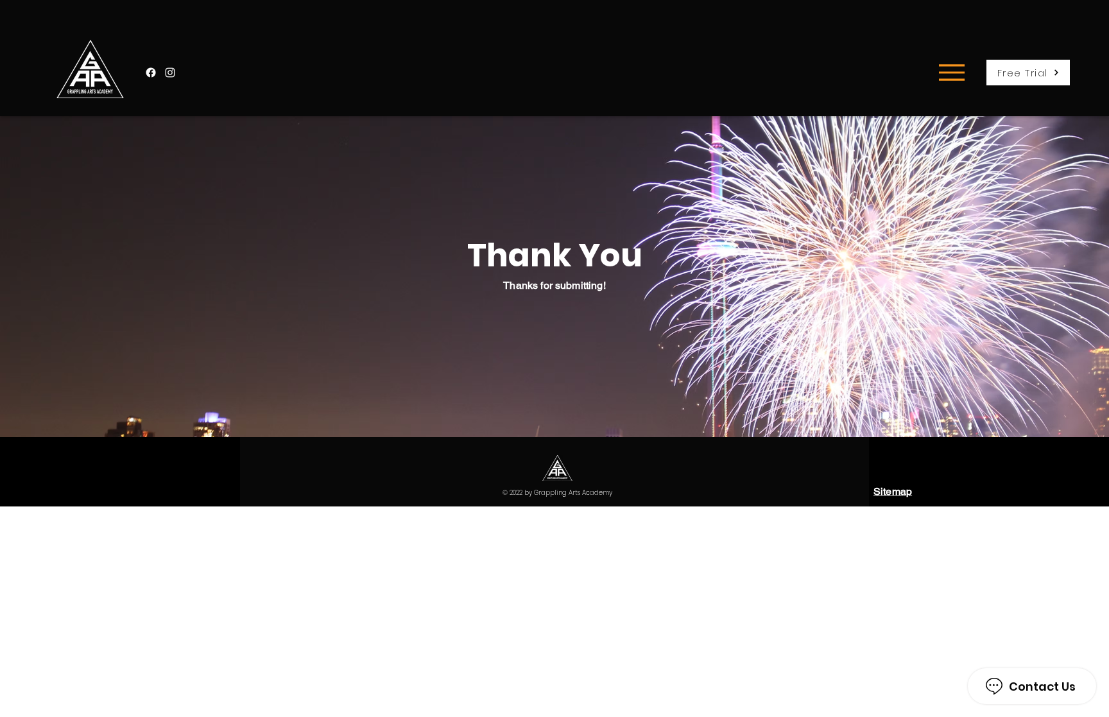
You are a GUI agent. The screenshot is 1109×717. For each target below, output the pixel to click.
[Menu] (951, 72)
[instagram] (170, 72)
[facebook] (150, 72)
